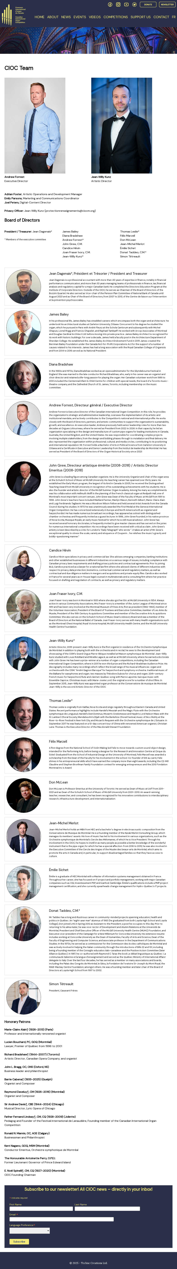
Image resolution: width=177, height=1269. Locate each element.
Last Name (81, 1204)
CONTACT (161, 17)
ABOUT (53, 17)
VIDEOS (95, 17)
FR (174, 17)
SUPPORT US (141, 17)
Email (14, 1215)
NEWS (66, 17)
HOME (39, 17)
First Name (16, 1204)
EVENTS (80, 17)
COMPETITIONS (116, 17)
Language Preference (22, 1225)
